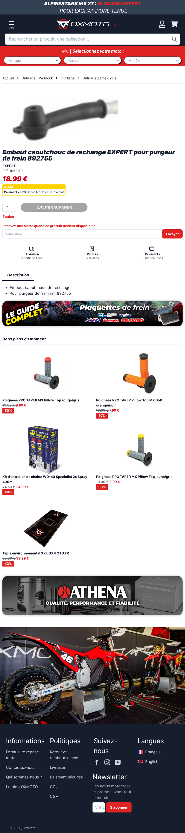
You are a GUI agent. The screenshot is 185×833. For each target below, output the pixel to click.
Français (152, 751)
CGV (54, 796)
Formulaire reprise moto (22, 754)
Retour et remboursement (64, 754)
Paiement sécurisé (66, 777)
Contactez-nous (20, 767)
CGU (54, 786)
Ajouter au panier (54, 207)
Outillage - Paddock (37, 78)
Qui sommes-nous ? (24, 777)
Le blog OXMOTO (22, 786)
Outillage (68, 78)
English (151, 761)
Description (18, 275)
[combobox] (92, 39)
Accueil (8, 78)
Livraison (58, 767)
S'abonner (119, 807)
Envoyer (172, 234)
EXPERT (9, 166)
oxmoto (30, 828)
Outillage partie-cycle (99, 78)
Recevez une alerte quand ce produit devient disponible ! (48, 226)
